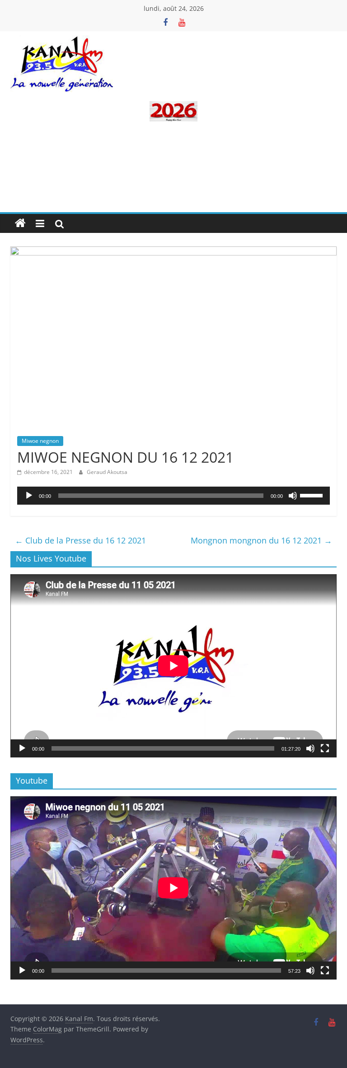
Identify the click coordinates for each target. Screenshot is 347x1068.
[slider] (312, 495)
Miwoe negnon (40, 441)
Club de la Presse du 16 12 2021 (80, 540)
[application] (173, 496)
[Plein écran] (324, 748)
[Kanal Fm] (20, 223)
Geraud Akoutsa (107, 472)
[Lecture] (28, 495)
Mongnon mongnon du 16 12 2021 (261, 540)
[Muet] (292, 495)
